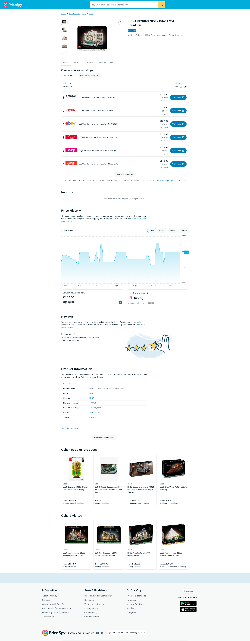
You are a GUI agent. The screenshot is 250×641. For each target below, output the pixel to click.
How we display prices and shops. (171, 180)
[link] (76, 480)
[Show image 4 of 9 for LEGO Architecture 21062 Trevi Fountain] (64, 46)
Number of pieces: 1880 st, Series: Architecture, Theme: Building (155, 35)
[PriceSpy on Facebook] (97, 632)
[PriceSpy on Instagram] (102, 632)
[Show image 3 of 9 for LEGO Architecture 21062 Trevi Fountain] (64, 38)
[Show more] (63, 97)
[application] (125, 261)
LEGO (91, 14)
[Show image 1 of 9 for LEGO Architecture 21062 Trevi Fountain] (64, 22)
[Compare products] (119, 22)
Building (92, 417)
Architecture (94, 412)
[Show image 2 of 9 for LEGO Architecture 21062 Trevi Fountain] (64, 30)
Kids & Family (74, 14)
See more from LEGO (70, 428)
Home (63, 14)
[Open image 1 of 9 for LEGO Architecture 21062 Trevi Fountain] (92, 38)
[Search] (161, 4)
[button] (64, 54)
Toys (84, 14)
